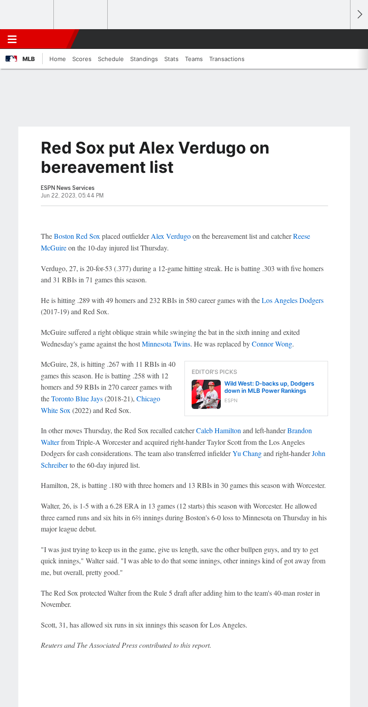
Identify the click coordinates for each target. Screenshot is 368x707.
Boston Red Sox (77, 236)
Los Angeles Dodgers (293, 300)
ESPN (48, 39)
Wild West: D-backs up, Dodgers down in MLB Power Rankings (269, 387)
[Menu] (12, 39)
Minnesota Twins (166, 343)
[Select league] (27, 15)
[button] (338, 39)
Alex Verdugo (171, 236)
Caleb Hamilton (218, 430)
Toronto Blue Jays (77, 398)
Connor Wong (272, 343)
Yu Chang (247, 453)
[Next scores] (359, 14)
